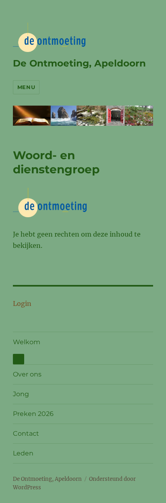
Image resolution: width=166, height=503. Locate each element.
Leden (23, 453)
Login (22, 303)
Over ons (27, 374)
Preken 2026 (33, 414)
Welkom (26, 342)
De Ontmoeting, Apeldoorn (79, 63)
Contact (26, 433)
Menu (26, 87)
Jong (21, 394)
